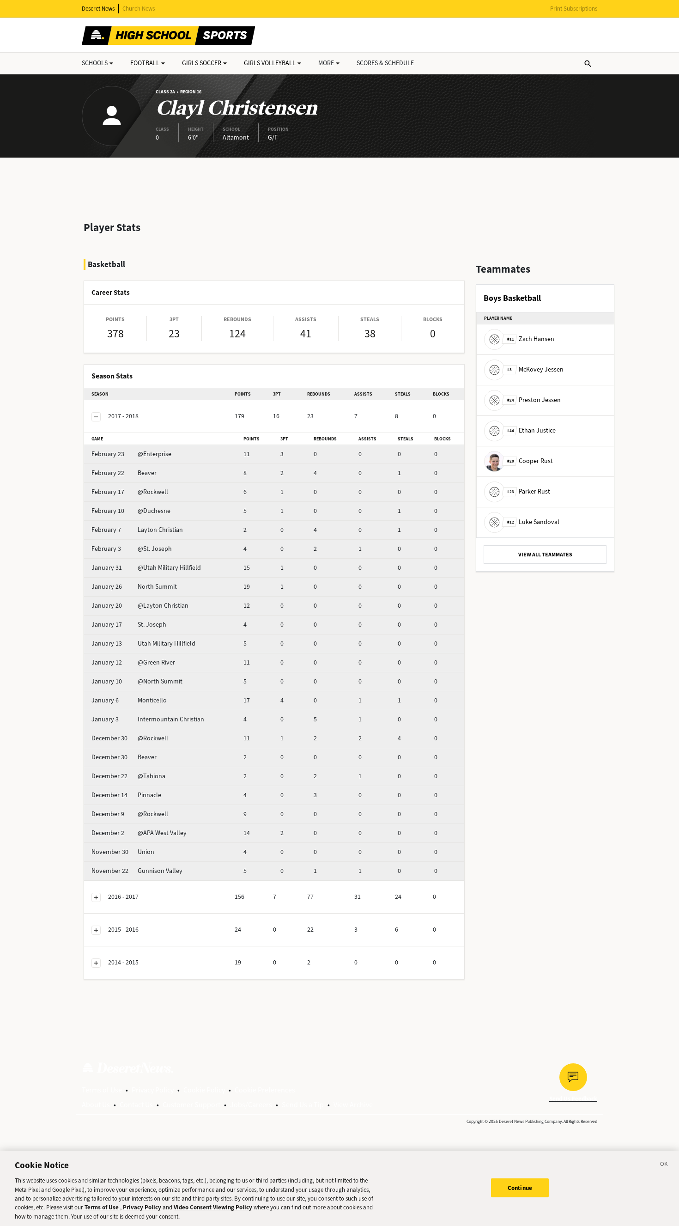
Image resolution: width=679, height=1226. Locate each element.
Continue (520, 1187)
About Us (96, 1105)
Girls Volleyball (270, 63)
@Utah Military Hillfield (146, 567)
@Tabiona (128, 776)
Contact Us (136, 1105)
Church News (138, 8)
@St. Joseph (131, 548)
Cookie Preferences (265, 1090)
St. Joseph (128, 624)
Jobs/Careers (251, 1105)
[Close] (664, 1165)
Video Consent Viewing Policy (213, 1208)
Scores (385, 63)
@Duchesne (130, 510)
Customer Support (191, 1105)
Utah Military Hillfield (143, 643)
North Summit (134, 586)
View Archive (353, 1105)
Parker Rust (528, 491)
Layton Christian (137, 529)
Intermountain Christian (147, 719)
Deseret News (98, 8)
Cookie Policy (204, 1090)
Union (122, 852)
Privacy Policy (153, 1090)
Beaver (124, 473)
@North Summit (136, 681)
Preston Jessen (534, 400)
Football (144, 63)
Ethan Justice (531, 430)
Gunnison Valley (136, 870)
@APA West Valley (139, 833)
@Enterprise (131, 454)
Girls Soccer (201, 63)
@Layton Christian (139, 605)
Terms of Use (102, 1090)
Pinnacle (126, 795)
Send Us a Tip (303, 1105)
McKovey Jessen (535, 369)
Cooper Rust (530, 461)
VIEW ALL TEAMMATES (545, 554)
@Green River (133, 662)
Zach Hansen (530, 339)
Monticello (129, 700)
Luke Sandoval (533, 522)
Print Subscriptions (573, 8)
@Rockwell (129, 492)
